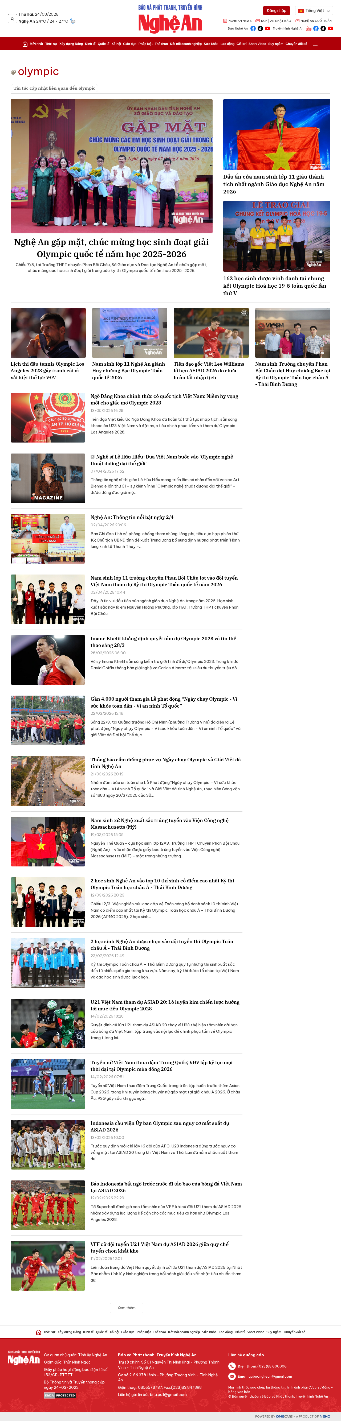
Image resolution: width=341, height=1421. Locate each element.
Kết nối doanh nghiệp (186, 44)
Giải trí (241, 44)
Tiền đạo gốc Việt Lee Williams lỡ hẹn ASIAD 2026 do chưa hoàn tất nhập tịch (209, 370)
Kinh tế (90, 44)
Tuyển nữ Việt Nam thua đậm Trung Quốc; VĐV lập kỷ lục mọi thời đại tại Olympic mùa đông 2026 (162, 1065)
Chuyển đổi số (296, 44)
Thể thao (161, 44)
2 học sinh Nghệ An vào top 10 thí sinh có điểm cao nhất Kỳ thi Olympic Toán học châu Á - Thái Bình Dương (162, 884)
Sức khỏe (211, 44)
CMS (284, 1416)
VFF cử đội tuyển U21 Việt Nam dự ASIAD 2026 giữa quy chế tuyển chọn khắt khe (160, 1247)
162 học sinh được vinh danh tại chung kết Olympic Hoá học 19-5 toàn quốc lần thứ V (274, 286)
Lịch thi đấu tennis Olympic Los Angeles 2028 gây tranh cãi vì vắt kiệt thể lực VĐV (47, 370)
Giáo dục (129, 44)
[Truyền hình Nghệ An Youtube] (330, 28)
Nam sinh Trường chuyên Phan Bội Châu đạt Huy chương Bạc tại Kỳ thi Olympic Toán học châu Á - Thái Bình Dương (292, 374)
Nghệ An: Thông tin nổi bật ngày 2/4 (132, 517)
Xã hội (116, 44)
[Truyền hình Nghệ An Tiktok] (323, 28)
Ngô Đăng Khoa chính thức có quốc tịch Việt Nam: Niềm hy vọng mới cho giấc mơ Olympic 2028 (164, 399)
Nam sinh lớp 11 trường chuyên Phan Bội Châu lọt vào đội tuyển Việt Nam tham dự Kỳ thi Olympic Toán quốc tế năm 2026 (164, 581)
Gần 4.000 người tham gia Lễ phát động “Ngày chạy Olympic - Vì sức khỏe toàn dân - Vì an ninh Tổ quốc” (164, 702)
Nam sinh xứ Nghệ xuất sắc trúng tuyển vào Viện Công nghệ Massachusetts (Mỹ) (160, 823)
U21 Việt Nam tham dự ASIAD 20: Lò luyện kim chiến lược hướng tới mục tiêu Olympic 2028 (165, 1005)
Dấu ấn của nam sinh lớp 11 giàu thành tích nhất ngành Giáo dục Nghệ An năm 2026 (273, 184)
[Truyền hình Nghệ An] (308, 28)
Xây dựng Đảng (71, 44)
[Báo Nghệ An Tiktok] (260, 28)
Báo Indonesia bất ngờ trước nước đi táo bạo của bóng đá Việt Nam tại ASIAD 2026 (166, 1187)
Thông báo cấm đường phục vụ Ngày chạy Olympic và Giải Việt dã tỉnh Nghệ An (166, 763)
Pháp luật (146, 44)
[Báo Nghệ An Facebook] (253, 28)
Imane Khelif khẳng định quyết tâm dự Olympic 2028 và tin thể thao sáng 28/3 (163, 641)
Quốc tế (103, 44)
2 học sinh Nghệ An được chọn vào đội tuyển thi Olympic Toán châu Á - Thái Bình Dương (162, 944)
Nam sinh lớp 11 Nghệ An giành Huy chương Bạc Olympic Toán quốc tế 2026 (128, 370)
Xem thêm (126, 1308)
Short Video (257, 44)
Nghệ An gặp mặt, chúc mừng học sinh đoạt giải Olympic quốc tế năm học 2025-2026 (111, 247)
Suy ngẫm (275, 44)
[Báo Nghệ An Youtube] (267, 28)
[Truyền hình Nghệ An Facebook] (316, 28)
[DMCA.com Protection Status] (78, 1395)
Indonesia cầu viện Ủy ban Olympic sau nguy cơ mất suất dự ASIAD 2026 (160, 1126)
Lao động (227, 44)
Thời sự (51, 44)
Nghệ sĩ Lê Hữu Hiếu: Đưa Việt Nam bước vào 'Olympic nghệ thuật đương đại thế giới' (162, 460)
